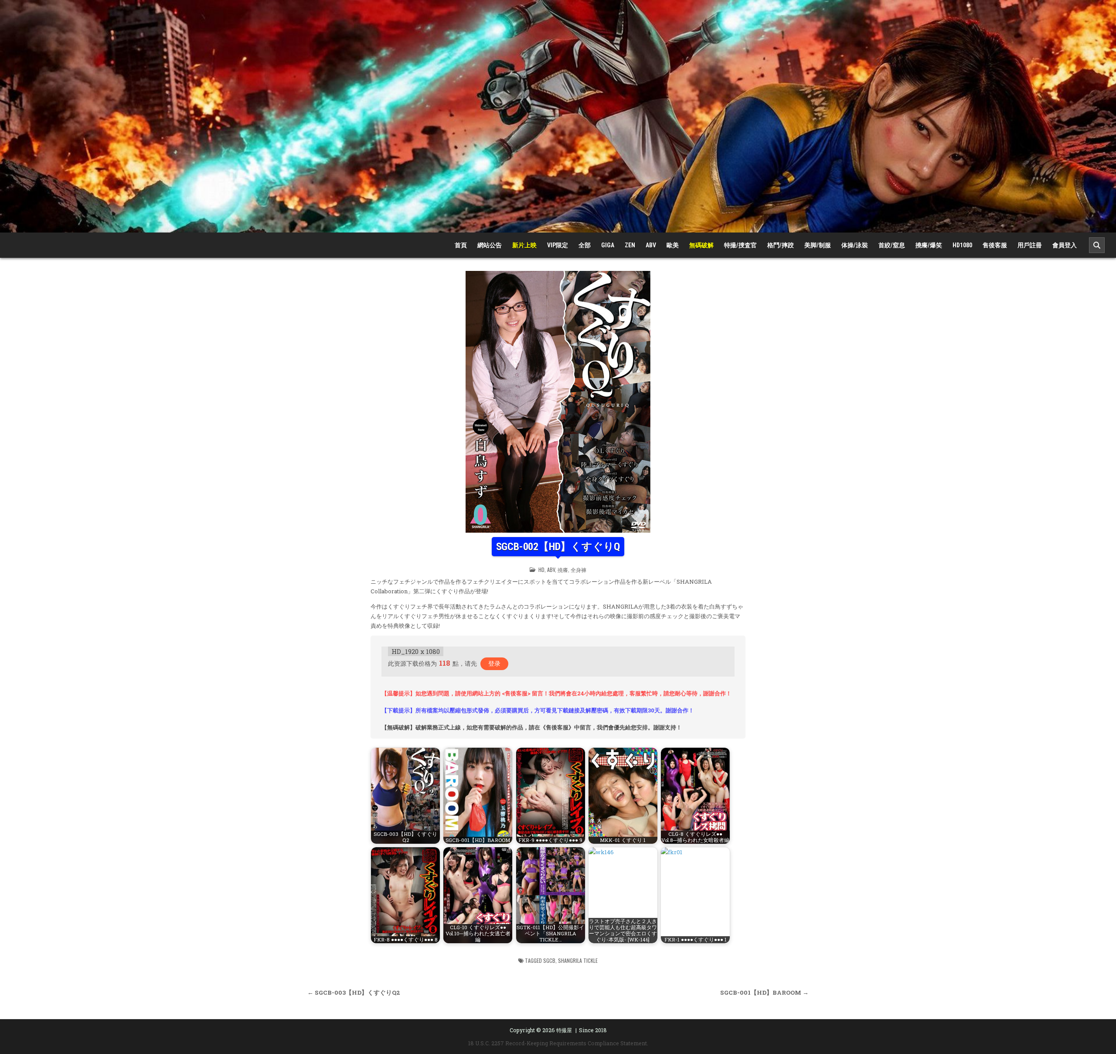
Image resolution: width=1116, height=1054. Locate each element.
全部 (584, 245)
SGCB (549, 960)
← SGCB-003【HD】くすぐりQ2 (353, 992)
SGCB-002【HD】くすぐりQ (558, 547)
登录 (494, 663)
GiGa (607, 245)
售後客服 (995, 245)
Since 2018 (593, 1030)
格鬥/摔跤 (780, 245)
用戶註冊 (1029, 245)
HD (541, 569)
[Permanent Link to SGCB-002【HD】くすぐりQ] (558, 402)
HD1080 (962, 245)
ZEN (630, 245)
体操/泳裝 (854, 245)
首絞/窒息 (891, 245)
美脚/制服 (817, 245)
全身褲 (578, 569)
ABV (651, 245)
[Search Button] (1097, 245)
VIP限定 (557, 245)
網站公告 (489, 245)
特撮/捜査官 (740, 245)
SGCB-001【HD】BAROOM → (764, 992)
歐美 (673, 245)
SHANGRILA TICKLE (578, 960)
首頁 (461, 245)
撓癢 (563, 569)
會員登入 (1064, 245)
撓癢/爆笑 (928, 245)
